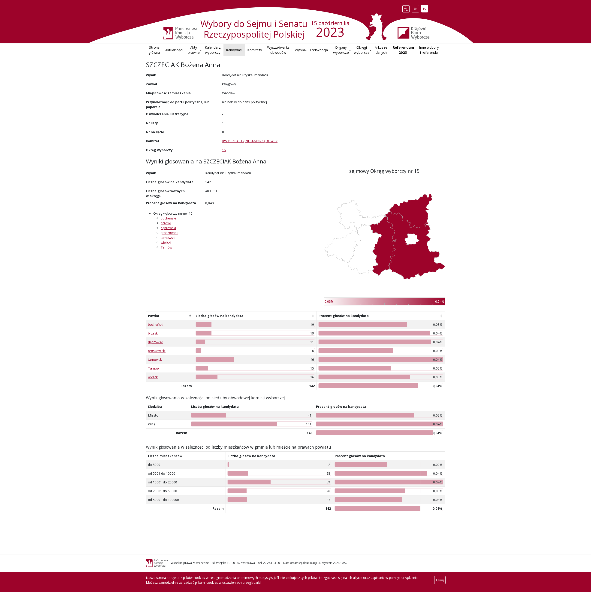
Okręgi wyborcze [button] (362, 50)
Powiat (154, 316)
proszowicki (169, 233)
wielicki (166, 242)
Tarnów (166, 247)
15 (224, 150)
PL (425, 8)
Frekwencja (319, 49)
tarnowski (168, 237)
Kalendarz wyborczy (213, 50)
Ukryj (440, 580)
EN (416, 8)
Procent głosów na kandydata (344, 316)
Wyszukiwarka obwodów (278, 50)
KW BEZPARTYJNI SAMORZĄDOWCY (249, 141)
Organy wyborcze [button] (341, 50)
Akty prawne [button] (194, 50)
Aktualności (174, 49)
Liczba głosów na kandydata (219, 316)
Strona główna (154, 50)
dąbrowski (168, 228)
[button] (299, 50)
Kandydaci (234, 49)
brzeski (166, 223)
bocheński (168, 218)
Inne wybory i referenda (429, 50)
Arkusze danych (381, 50)
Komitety (254, 49)
